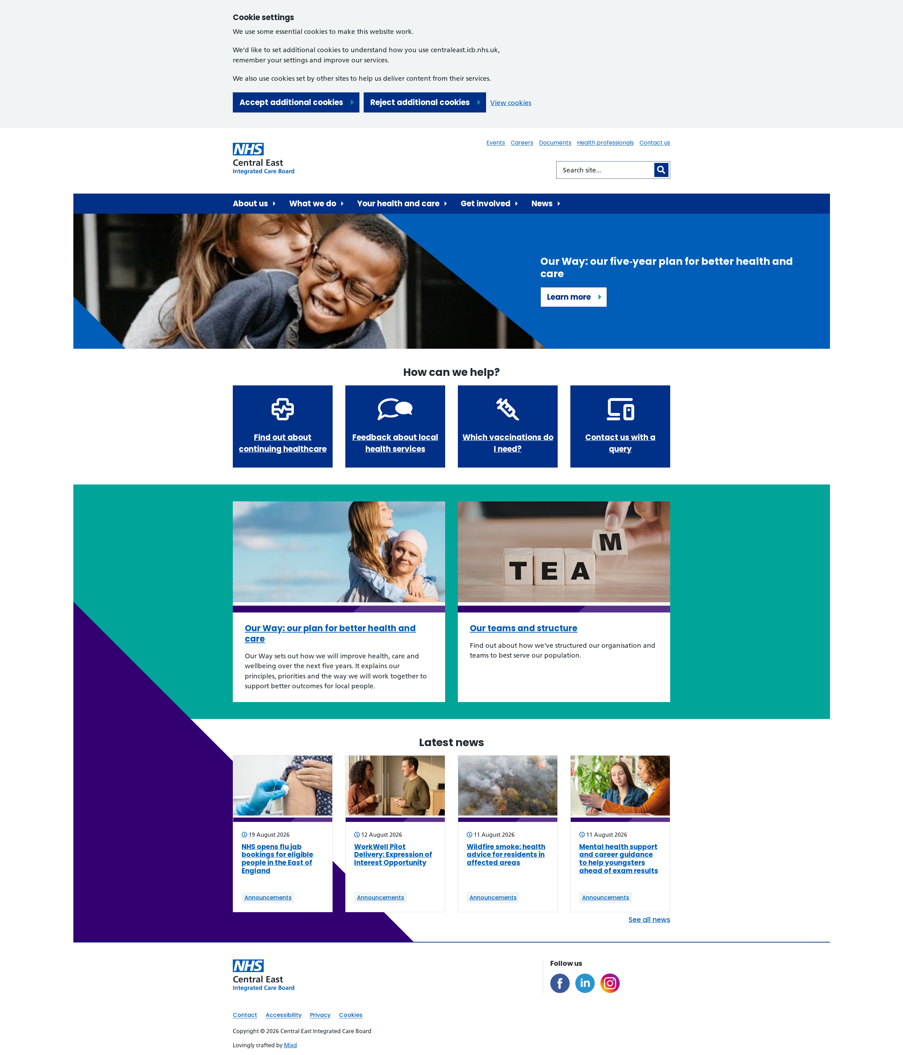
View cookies (510, 103)
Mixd (290, 1045)
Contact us (655, 143)
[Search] (661, 169)
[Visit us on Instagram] (610, 983)
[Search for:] (605, 169)
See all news (649, 920)
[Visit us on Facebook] (560, 983)
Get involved (485, 203)
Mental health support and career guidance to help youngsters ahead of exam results (618, 859)
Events (495, 143)
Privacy (320, 1015)
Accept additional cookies (291, 102)
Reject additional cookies (420, 102)
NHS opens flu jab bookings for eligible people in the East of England (277, 859)
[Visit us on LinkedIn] (585, 983)
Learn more (569, 297)
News (542, 203)
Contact (245, 1015)
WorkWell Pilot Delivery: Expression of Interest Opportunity (393, 855)
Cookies (351, 1015)
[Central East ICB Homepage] (263, 159)
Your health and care (398, 203)
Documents (555, 143)
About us (250, 203)
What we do (312, 203)
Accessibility (284, 1015)
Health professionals (605, 143)
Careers (522, 143)
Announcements (268, 898)
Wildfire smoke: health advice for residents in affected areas (506, 855)
